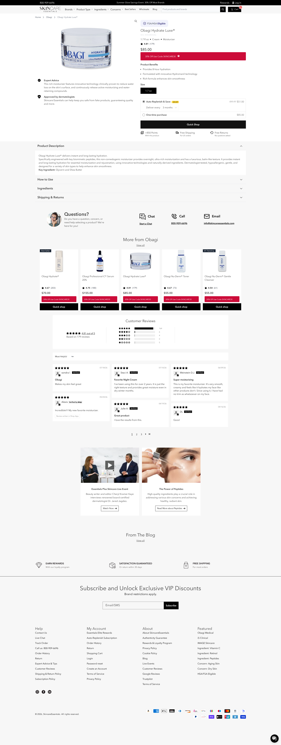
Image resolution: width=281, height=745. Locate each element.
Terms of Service (95, 673)
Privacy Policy (94, 678)
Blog (145, 658)
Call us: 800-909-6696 (46, 648)
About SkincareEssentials (156, 632)
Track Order (41, 643)
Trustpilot (148, 678)
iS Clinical (203, 637)
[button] (69, 9)
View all (140, 245)
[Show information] (178, 56)
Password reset (95, 663)
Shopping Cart (94, 653)
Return (38, 658)
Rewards (224, 2)
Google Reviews (151, 673)
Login (90, 658)
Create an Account (97, 668)
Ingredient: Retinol (207, 653)
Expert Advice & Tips (46, 663)
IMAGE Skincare (206, 643)
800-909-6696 (47, 2)
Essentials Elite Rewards (99, 632)
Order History (42, 653)
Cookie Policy (150, 653)
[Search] (136, 21)
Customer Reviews (45, 668)
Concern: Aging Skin (209, 663)
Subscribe (171, 605)
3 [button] (141, 434)
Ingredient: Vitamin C (209, 648)
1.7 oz (148, 90)
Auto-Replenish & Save (162, 101)
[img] (62, 368)
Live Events (148, 663)
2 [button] (136, 434)
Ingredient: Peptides (208, 658)
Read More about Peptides (169, 508)
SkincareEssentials (51, 714)
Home (38, 17)
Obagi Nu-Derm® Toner (176, 276)
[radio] (193, 105)
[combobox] (193, 9)
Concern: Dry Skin (207, 668)
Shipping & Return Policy (48, 673)
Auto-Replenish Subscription (102, 637)
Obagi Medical (206, 632)
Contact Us (41, 632)
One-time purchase (156, 114)
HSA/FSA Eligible (207, 673)
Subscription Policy (45, 678)
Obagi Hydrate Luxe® (134, 276)
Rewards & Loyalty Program (157, 643)
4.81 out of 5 (88, 333)
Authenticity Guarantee (155, 637)
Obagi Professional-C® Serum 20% (98, 278)
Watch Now (108, 508)
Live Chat (40, 637)
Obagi (49, 17)
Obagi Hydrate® (50, 276)
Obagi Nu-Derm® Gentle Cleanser (218, 278)
